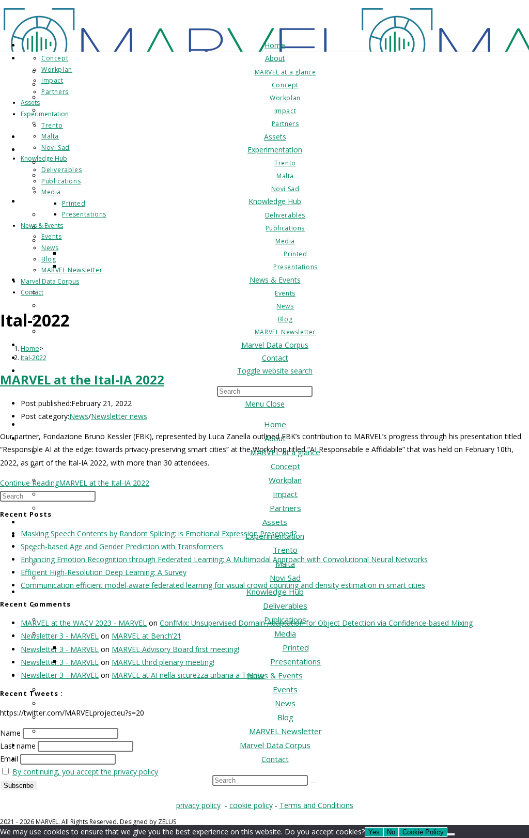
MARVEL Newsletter (285, 731)
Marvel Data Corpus (275, 745)
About (275, 438)
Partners (285, 508)
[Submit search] (313, 783)
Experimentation (274, 536)
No (391, 832)
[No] (451, 834)
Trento (285, 550)
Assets (274, 522)
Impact (285, 494)
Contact (275, 759)
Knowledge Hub (275, 591)
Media (285, 633)
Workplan (285, 480)
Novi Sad (285, 577)
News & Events (275, 675)
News (285, 703)
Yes (374, 832)
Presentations (295, 661)
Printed (296, 647)
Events (285, 689)
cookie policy (251, 805)
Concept (285, 466)
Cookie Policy (423, 832)
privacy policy (198, 805)
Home (275, 424)
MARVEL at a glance (285, 452)
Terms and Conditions (316, 805)
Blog (285, 717)
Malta (285, 563)
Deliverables (285, 605)
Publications (285, 619)
